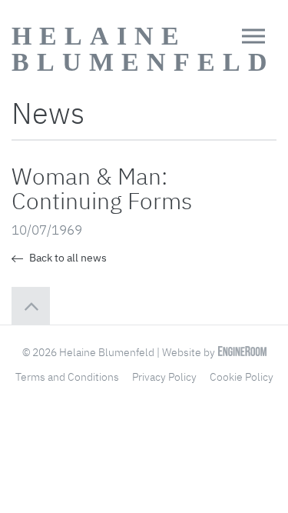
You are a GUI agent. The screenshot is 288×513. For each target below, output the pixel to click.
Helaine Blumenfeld (143, 49)
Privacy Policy (164, 377)
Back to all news (67, 257)
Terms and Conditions (67, 377)
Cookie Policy (241, 377)
